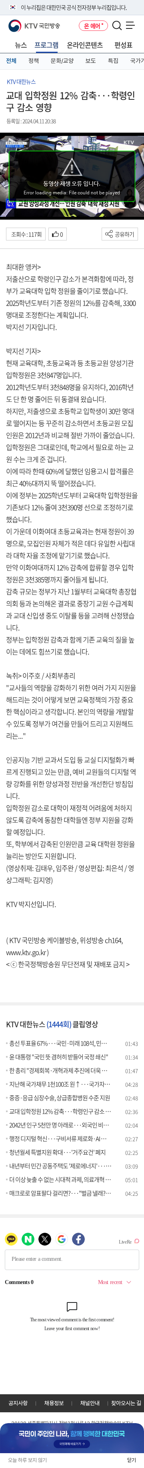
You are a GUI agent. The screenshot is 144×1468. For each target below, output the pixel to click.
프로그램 (46, 45)
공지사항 (18, 1403)
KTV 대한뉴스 (21, 81)
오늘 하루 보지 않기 (27, 1460)
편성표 (123, 45)
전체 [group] (11, 61)
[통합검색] (117, 26)
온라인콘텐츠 (85, 45)
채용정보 (54, 1403)
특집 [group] (113, 61)
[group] (72, 1438)
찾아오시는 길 (126, 1403)
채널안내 (90, 1403)
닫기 (131, 1460)
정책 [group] (33, 61)
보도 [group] (91, 61)
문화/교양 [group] (62, 61)
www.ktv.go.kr (26, 952)
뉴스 (21, 45)
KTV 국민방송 (22, 22)
